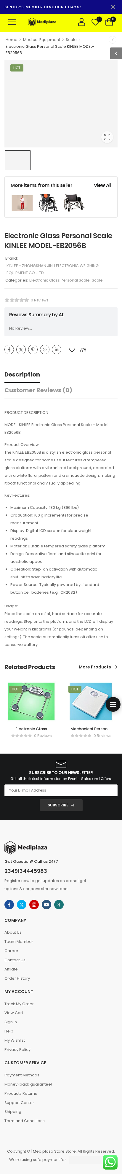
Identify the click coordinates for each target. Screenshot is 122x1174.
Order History (17, 978)
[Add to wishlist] (72, 350)
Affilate (11, 969)
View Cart (13, 1013)
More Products (95, 667)
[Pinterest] (33, 349)
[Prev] (112, 39)
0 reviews (40, 300)
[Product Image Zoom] (107, 137)
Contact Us (14, 960)
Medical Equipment (41, 39)
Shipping (12, 1111)
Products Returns (20, 1093)
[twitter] (21, 904)
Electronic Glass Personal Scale (59, 280)
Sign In (10, 1022)
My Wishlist (14, 1040)
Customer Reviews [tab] (38, 390)
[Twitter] (21, 349)
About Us (13, 932)
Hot (16, 67)
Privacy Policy (17, 1049)
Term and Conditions (24, 1121)
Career (11, 951)
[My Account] (82, 22)
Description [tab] (22, 374)
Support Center (19, 1102)
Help (8, 1031)
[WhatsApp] (44, 349)
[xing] (59, 904)
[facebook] (9, 904)
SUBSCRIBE (58, 805)
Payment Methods (21, 1075)
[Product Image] (61, 103)
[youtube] (46, 904)
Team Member (18, 941)
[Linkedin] (56, 349)
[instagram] (34, 904)
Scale (71, 39)
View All (102, 185)
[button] (12, 22)
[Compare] (83, 350)
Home (11, 39)
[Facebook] (9, 349)
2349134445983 (25, 871)
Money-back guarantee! (28, 1084)
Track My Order (19, 1004)
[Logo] (49, 22)
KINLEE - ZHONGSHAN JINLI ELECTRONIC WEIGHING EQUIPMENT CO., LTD (53, 269)
